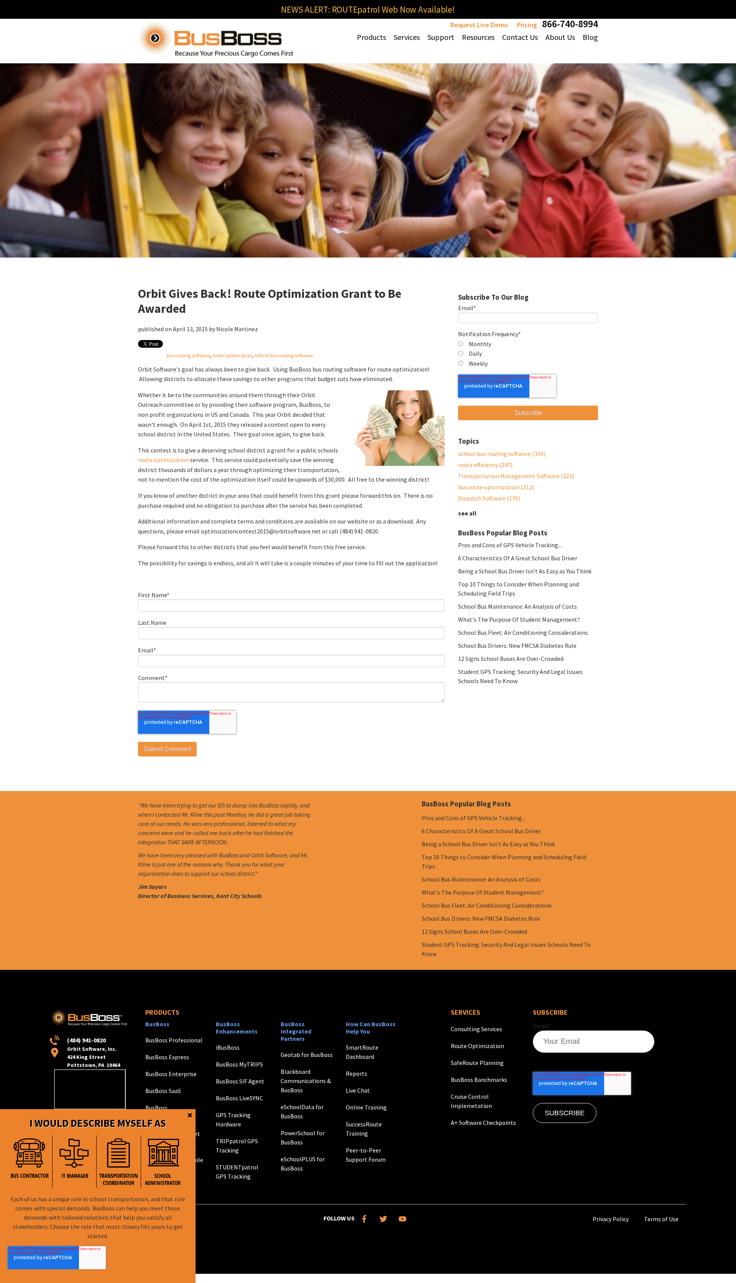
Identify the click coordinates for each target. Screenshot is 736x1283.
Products (162, 1012)
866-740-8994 (570, 23)
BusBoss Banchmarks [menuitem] (479, 1079)
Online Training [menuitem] (366, 1107)
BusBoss (157, 1024)
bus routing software (188, 355)
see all (467, 513)
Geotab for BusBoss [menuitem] (307, 1054)
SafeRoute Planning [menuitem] (477, 1063)
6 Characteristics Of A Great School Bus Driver (517, 558)
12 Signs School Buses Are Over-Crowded (511, 658)
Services (465, 1012)
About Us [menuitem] (560, 37)
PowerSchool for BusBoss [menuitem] (303, 1137)
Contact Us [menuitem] (520, 37)
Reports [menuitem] (356, 1073)
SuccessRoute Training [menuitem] (364, 1128)
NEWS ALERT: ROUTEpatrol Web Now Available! (368, 9)
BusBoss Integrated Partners (296, 1031)
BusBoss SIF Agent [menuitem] (240, 1081)
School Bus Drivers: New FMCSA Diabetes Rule (517, 645)
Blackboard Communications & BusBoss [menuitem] (306, 1081)
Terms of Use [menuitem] (661, 1219)
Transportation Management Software (516, 476)
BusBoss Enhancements (237, 1027)
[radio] (528, 344)
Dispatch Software (489, 498)
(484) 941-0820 (86, 1040)
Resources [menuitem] (478, 37)
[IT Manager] (74, 1161)
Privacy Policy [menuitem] (611, 1219)
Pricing (527, 24)
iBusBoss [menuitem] (228, 1047)
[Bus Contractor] (30, 1161)
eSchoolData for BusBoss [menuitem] (302, 1111)
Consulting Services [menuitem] (476, 1029)
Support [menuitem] (440, 37)
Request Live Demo (479, 24)
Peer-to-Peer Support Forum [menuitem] (366, 1154)
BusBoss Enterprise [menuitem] (171, 1074)
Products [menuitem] (371, 37)
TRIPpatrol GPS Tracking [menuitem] (237, 1145)
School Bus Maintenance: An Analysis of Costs (517, 606)
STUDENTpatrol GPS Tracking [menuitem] (237, 1171)
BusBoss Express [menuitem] (167, 1057)
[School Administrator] (163, 1161)
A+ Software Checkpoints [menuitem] (483, 1122)
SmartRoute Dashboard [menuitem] (362, 1052)
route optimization (232, 355)
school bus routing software (284, 355)
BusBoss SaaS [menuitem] (163, 1091)
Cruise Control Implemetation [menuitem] (471, 1101)
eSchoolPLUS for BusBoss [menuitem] (303, 1163)
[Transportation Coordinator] (118, 1161)
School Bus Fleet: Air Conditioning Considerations (523, 632)
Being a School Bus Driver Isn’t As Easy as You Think (524, 571)
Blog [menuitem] (590, 37)
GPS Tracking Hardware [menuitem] (233, 1119)
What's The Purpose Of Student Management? (519, 619)
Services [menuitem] (407, 37)
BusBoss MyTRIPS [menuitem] (239, 1064)
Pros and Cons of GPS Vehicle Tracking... (510, 545)
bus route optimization (496, 487)
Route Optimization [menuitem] (477, 1046)
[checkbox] (528, 354)
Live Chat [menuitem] (358, 1090)
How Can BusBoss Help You (371, 1027)
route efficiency (485, 465)
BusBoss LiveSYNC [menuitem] (239, 1098)
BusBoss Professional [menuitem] (173, 1040)
